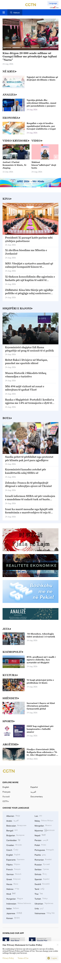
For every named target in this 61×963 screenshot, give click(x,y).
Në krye (9, 71)
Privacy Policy (8, 958)
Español (34, 787)
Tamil (39, 888)
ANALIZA (9, 94)
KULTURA (9, 675)
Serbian (42, 869)
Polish (40, 844)
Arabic (12, 820)
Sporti (8, 721)
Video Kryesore (15, 140)
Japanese (14, 913)
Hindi (10, 893)
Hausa (12, 883)
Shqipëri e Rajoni (17, 308)
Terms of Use (23, 958)
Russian (42, 864)
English (6, 787)
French (13, 869)
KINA (6, 198)
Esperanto (15, 859)
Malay (44, 820)
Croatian (14, 844)
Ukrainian (44, 903)
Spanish (42, 878)
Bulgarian (15, 835)
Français (6, 792)
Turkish (41, 898)
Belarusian (16, 825)
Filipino (13, 864)
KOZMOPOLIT (12, 651)
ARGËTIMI (10, 744)
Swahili (42, 883)
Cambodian (13, 839)
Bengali (12, 830)
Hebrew (12, 888)
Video (36, 140)
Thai (39, 893)
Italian (12, 908)
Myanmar (45, 830)
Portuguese (44, 849)
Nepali (40, 835)
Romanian (43, 859)
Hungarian (14, 898)
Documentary (36, 796)
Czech (12, 849)
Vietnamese (45, 913)
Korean (13, 917)
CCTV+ (6, 801)
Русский (6, 796)
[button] (7, 47)
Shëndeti (10, 698)
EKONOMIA (11, 117)
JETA (6, 628)
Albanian (13, 815)
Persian (41, 839)
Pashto (40, 854)
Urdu (39, 908)
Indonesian (18, 903)
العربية (33, 792)
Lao (38, 815)
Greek (13, 878)
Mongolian (43, 825)
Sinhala (41, 873)
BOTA (6, 418)
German (13, 873)
